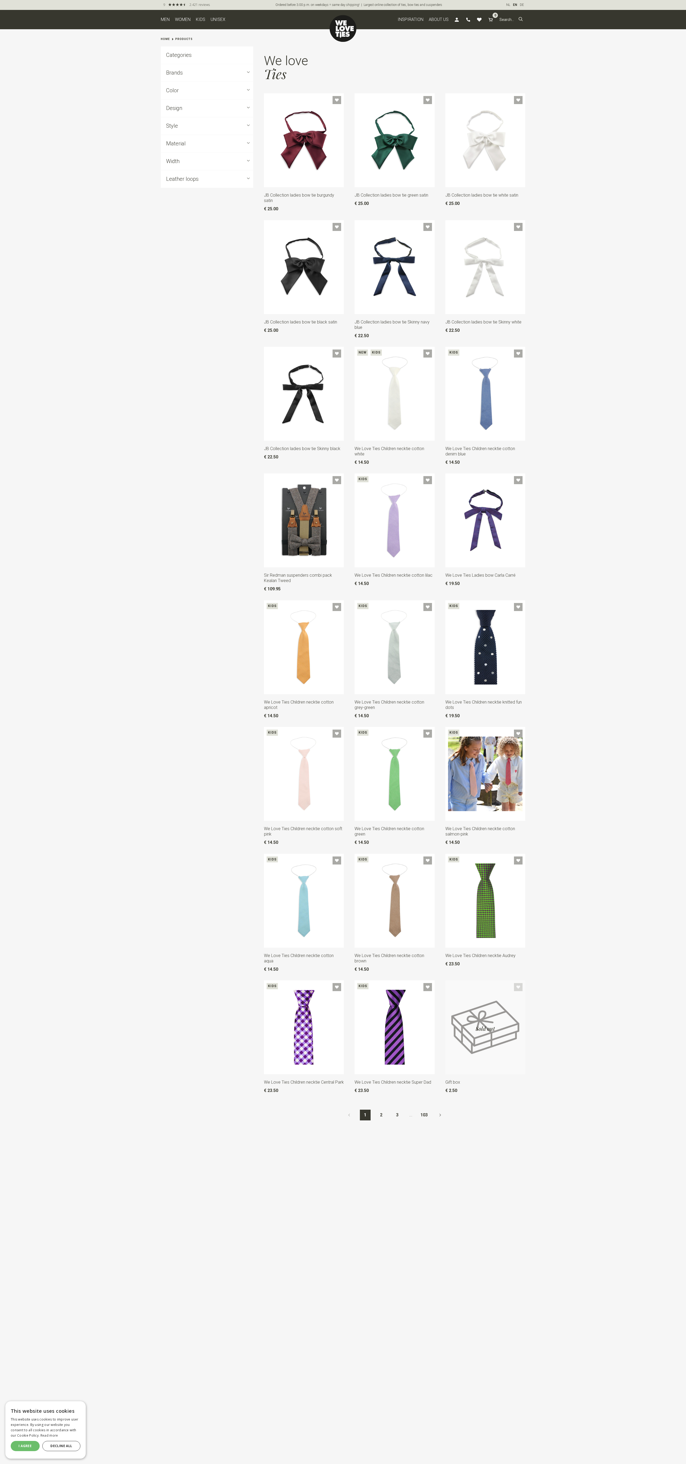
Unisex (218, 19)
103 (424, 1114)
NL (508, 5)
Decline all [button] (61, 1446)
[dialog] (45, 1430)
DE (522, 5)
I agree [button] (25, 1446)
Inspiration (410, 19)
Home (165, 39)
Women (183, 19)
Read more (49, 1435)
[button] (520, 19)
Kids (200, 19)
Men (165, 19)
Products (184, 39)
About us (439, 19)
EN (515, 5)
